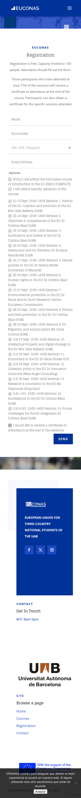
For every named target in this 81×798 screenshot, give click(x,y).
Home (21, 711)
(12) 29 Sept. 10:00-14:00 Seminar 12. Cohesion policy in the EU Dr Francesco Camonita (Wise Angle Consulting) (37, 369)
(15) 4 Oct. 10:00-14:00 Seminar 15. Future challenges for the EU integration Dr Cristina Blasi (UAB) (40, 413)
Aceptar (40, 791)
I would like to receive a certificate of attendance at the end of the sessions (37, 428)
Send (63, 439)
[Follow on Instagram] (52, 550)
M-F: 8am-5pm (27, 619)
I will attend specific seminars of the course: (37, 192)
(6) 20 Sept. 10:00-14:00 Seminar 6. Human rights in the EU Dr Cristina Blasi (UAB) (37, 280)
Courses (22, 718)
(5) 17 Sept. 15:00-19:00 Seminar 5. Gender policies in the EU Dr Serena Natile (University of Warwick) (40, 265)
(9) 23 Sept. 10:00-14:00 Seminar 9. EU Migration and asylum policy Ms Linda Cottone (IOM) (37, 329)
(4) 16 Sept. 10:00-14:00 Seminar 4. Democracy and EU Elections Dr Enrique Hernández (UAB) (37, 250)
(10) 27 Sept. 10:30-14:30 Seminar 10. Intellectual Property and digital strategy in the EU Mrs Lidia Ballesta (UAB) (39, 344)
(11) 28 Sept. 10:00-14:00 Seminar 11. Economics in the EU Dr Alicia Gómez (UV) (38, 357)
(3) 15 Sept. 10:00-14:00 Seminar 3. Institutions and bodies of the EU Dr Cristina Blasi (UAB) (34, 235)
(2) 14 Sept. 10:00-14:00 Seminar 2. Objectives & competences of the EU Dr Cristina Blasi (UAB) (36, 220)
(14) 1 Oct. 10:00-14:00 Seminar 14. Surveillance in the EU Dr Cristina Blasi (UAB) (36, 398)
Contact (22, 733)
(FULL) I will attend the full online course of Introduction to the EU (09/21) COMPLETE (40, 182)
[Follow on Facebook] (29, 550)
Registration (26, 725)
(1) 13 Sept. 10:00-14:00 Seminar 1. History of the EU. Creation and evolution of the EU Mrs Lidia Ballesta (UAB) (40, 205)
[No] (76, 783)
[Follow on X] (40, 550)
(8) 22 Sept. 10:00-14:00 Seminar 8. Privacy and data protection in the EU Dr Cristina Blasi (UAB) (40, 314)
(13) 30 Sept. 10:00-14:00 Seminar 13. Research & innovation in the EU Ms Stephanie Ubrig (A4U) (36, 383)
